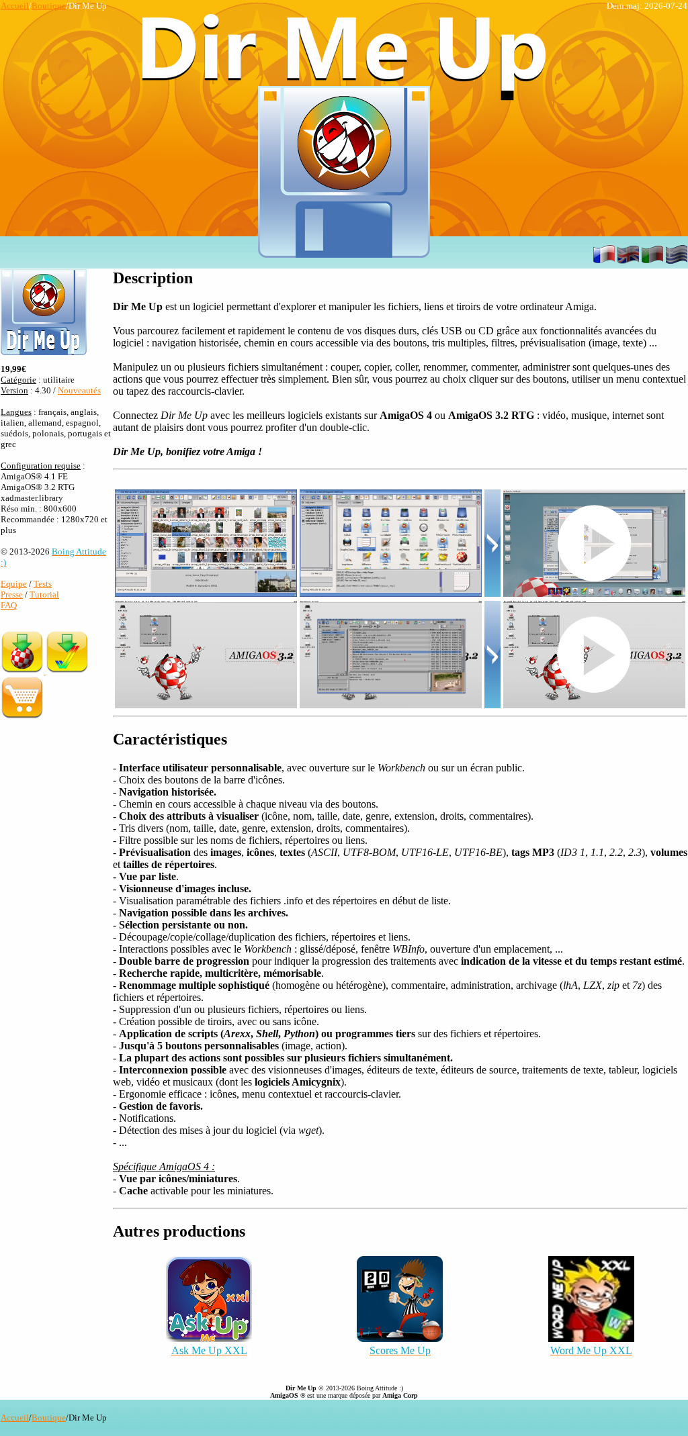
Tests (43, 584)
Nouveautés (79, 390)
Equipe (14, 584)
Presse (12, 594)
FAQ (9, 605)
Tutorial (44, 594)
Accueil (15, 6)
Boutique (49, 6)
